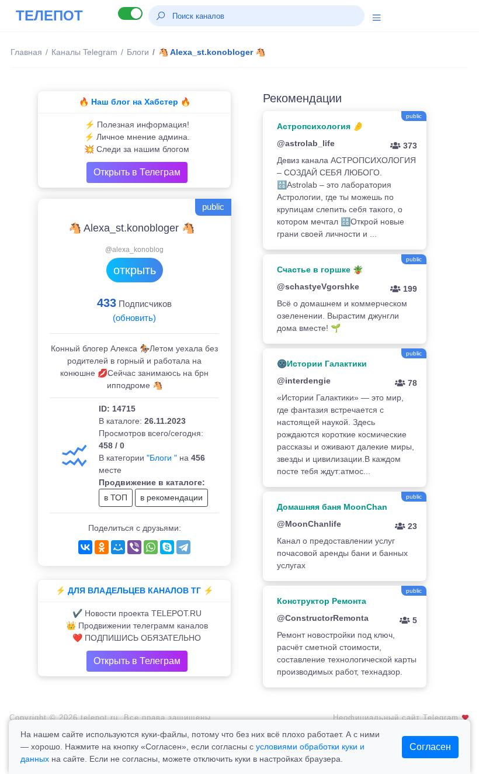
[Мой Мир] (118, 547)
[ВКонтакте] (85, 547)
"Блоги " (162, 457)
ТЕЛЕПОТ (49, 15)
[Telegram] (183, 547)
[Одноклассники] (102, 547)
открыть (134, 270)
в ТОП (115, 497)
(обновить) (134, 318)
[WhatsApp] (151, 547)
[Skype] (167, 547)
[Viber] (134, 547)
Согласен (430, 747)
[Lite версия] (130, 13)
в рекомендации (171, 497)
